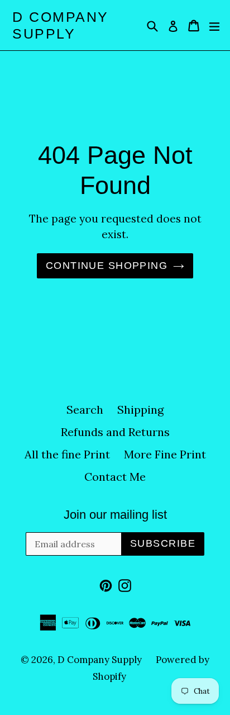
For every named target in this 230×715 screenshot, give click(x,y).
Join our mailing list (115, 515)
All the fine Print (67, 454)
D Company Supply (60, 25)
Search (84, 409)
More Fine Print (165, 454)
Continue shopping (106, 265)
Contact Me (115, 477)
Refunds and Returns (115, 432)
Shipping (140, 409)
